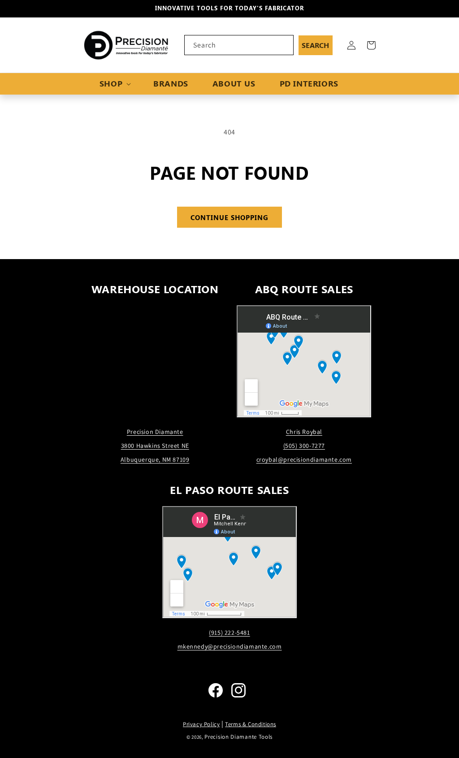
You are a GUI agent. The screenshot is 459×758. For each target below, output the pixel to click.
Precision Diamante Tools (238, 737)
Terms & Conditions (250, 724)
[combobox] (239, 45)
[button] (114, 83)
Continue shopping (229, 217)
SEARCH (315, 45)
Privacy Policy (201, 724)
